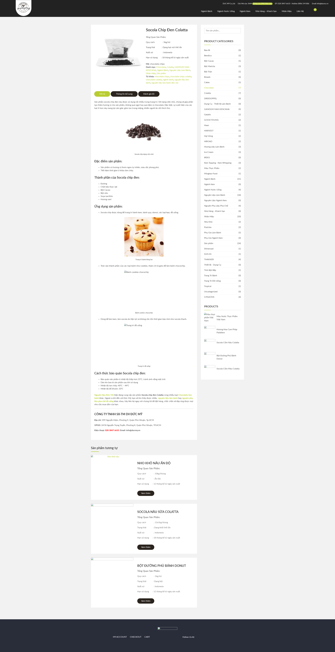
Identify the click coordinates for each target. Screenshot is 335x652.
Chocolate (161, 67)
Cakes (207, 82)
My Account (120, 637)
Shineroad (208, 249)
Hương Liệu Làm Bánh (214, 147)
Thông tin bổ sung (124, 94)
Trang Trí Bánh (210, 276)
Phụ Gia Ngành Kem (213, 238)
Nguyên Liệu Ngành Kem (215, 200)
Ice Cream (208, 152)
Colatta (170, 67)
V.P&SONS (209, 297)
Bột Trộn (208, 72)
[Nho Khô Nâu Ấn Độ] (112, 476)
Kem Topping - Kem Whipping (217, 163)
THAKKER (209, 259)
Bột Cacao (209, 61)
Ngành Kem (245, 11)
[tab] (102, 94)
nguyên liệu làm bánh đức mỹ (165, 83)
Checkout (135, 637)
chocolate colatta (154, 80)
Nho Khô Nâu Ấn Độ (154, 463)
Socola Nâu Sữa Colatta (157, 512)
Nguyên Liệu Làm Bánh (179, 70)
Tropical (207, 286)
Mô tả (102, 94)
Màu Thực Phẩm (211, 168)
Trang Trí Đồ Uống (212, 281)
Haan (206, 125)
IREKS (207, 157)
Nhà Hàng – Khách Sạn (266, 11)
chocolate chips (162, 76)
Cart (147, 637)
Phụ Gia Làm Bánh (212, 233)
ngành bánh (168, 80)
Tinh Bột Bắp (210, 270)
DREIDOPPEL (210, 98)
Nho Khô (208, 222)
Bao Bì (207, 50)
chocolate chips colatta (180, 76)
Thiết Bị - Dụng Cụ (212, 265)
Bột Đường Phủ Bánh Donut (161, 565)
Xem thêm (145, 493)
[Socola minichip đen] (118, 52)
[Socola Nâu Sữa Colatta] (112, 525)
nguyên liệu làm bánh (168, 398)
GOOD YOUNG (211, 120)
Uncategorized (210, 292)
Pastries (207, 227)
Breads (207, 77)
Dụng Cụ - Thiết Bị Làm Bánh (217, 104)
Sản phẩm (161, 73)
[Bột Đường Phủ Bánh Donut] (112, 579)
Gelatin (207, 115)
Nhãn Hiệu (287, 11)
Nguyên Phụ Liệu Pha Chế (216, 206)
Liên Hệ (300, 11)
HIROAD (208, 141)
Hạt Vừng (208, 136)
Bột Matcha (209, 66)
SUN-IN (207, 254)
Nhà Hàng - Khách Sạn (214, 211)
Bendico (208, 56)
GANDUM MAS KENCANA (217, 109)
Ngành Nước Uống (226, 11)
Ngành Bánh (206, 11)
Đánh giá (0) (148, 94)
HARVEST (208, 131)
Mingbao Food (210, 174)
